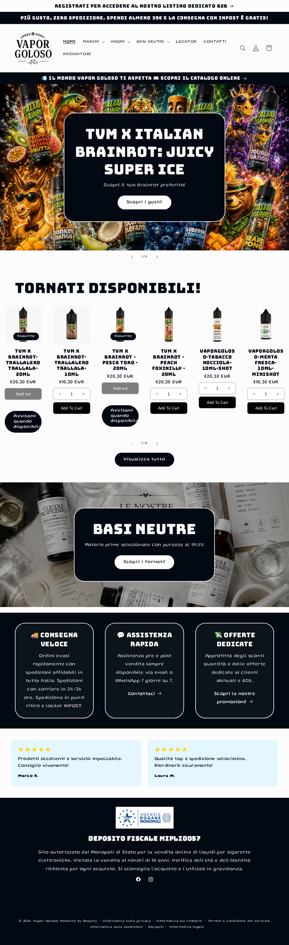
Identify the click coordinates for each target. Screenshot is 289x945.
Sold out (23, 394)
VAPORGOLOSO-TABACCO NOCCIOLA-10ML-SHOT (217, 359)
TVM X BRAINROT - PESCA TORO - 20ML (120, 359)
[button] (93, 42)
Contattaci (141, 694)
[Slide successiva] (157, 257)
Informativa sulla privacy (127, 921)
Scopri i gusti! (145, 202)
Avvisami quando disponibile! (28, 421)
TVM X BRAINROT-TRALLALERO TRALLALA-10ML (71, 362)
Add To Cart (71, 408)
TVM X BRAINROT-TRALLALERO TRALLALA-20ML (23, 362)
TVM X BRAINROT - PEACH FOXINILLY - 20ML (168, 362)
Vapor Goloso (46, 921)
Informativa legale (186, 927)
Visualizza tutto (144, 459)
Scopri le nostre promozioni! (234, 698)
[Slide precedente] (132, 257)
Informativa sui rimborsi (179, 921)
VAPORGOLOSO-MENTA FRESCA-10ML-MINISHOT (266, 362)
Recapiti (156, 927)
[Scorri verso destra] (157, 443)
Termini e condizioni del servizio (239, 921)
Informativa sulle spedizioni (116, 927)
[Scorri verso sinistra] (132, 443)
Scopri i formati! (144, 562)
